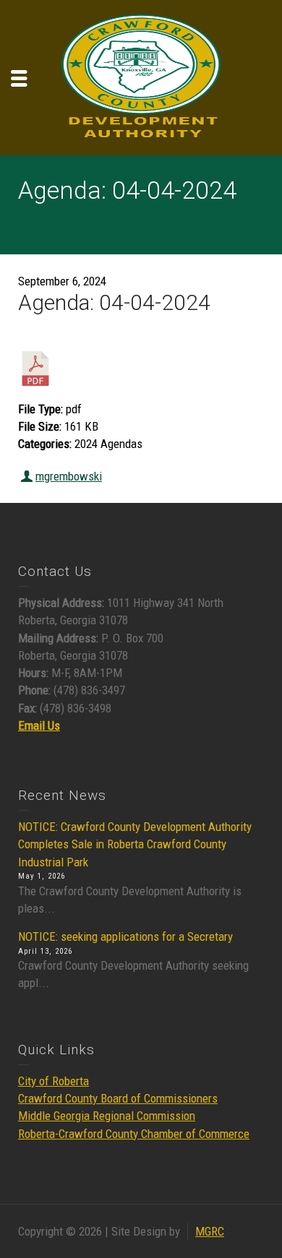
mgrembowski (68, 476)
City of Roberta (53, 1081)
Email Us (39, 725)
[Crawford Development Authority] (141, 76)
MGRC (209, 1231)
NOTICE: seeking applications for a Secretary (125, 936)
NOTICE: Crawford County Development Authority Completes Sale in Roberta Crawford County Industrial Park (135, 844)
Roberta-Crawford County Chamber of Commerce (133, 1133)
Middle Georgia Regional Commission (106, 1115)
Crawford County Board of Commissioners (118, 1098)
